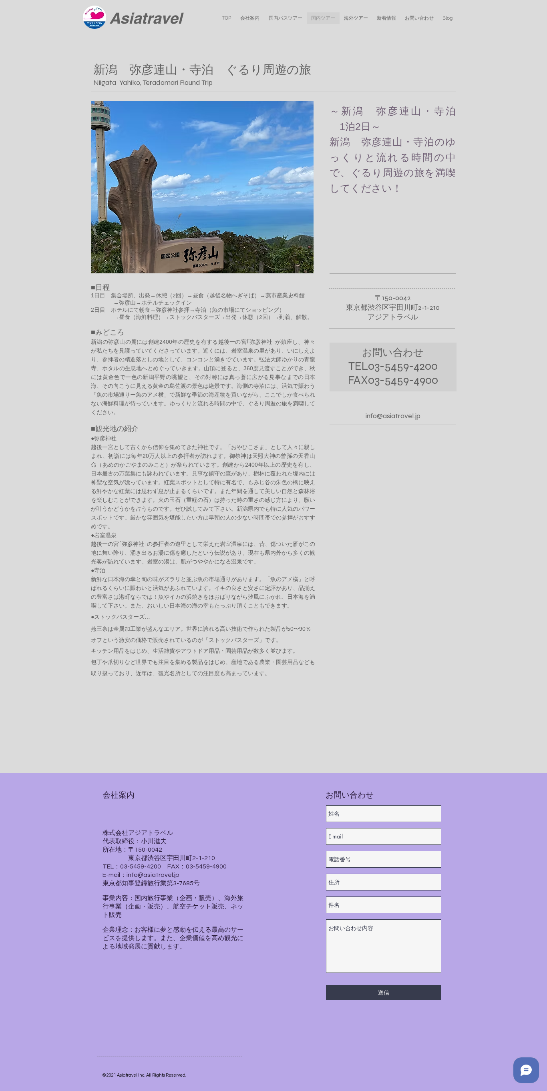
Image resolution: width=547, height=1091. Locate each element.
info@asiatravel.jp (393, 415)
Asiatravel (145, 18)
